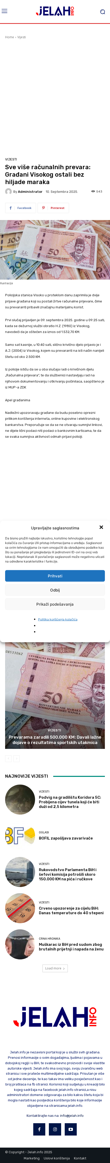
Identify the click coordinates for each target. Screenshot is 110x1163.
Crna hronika (49, 938)
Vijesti (21, 37)
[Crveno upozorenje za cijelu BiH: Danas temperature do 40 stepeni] (20, 908)
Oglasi (44, 832)
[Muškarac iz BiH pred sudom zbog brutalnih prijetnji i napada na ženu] (20, 944)
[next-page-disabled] (16, 758)
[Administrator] (9, 191)
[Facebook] (39, 1129)
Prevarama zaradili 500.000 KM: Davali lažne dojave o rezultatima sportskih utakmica (55, 740)
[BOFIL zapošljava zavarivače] (20, 836)
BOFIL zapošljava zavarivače (66, 838)
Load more (53, 968)
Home (9, 37)
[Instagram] (55, 1129)
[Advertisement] (55, 97)
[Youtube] (71, 1129)
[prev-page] (8, 758)
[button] (102, 528)
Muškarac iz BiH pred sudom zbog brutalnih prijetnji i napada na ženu (71, 946)
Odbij (55, 589)
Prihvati (55, 575)
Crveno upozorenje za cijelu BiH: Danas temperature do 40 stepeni (71, 910)
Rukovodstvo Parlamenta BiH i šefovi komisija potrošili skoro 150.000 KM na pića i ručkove (67, 874)
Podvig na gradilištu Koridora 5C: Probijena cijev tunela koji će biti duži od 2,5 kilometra (70, 802)
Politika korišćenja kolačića (58, 619)
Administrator (30, 191)
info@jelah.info (72, 1116)
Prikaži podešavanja (55, 604)
